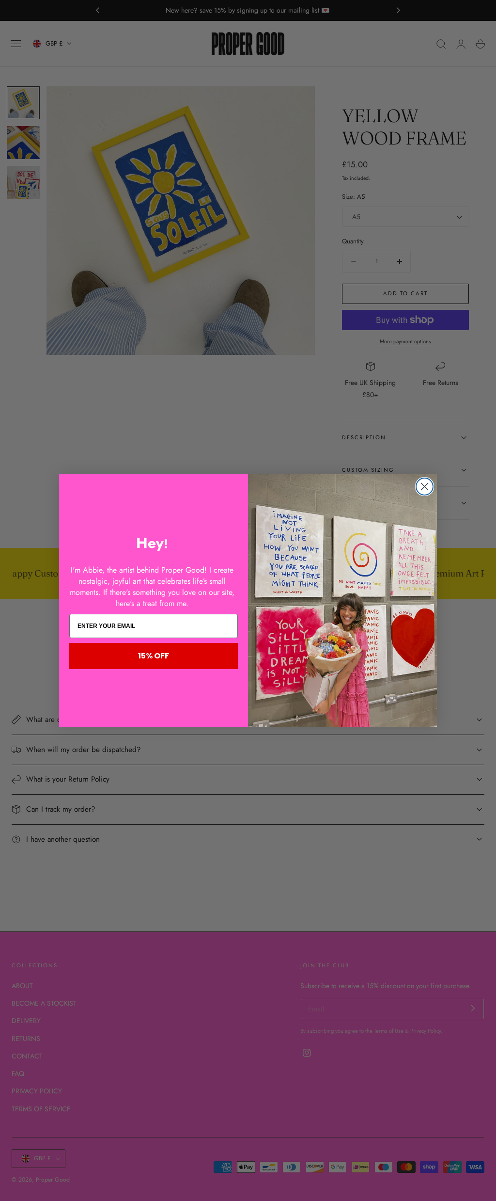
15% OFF (153, 655)
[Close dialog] (424, 486)
